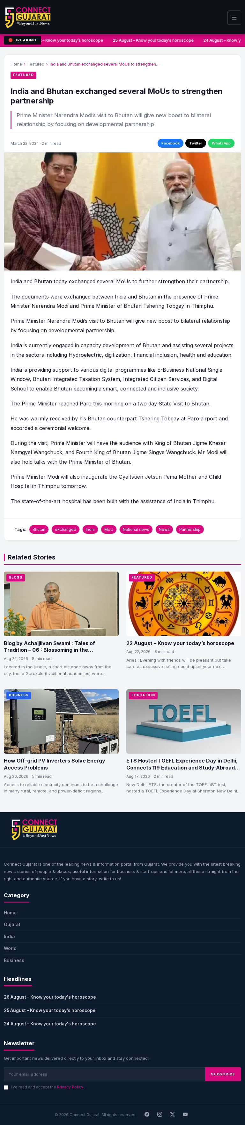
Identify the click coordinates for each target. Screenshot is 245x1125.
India (90, 529)
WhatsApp (221, 143)
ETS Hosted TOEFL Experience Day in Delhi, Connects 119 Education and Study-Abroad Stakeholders (182, 767)
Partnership (190, 529)
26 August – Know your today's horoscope (50, 997)
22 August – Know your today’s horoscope (180, 643)
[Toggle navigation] (234, 18)
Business (18, 695)
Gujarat (12, 924)
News (164, 529)
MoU (108, 529)
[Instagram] (159, 1114)
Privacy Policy (70, 1087)
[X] (172, 1114)
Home (16, 64)
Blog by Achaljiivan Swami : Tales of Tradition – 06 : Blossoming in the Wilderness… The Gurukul (49, 650)
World (10, 948)
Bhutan (39, 529)
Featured (35, 64)
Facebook (170, 143)
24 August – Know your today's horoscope (50, 1023)
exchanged (65, 529)
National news (136, 529)
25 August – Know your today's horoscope (49, 1010)
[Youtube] (185, 1114)
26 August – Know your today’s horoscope (60, 40)
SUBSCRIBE (223, 1074)
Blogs (15, 577)
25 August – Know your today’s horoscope (151, 40)
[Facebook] (147, 1114)
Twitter (195, 143)
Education (143, 695)
